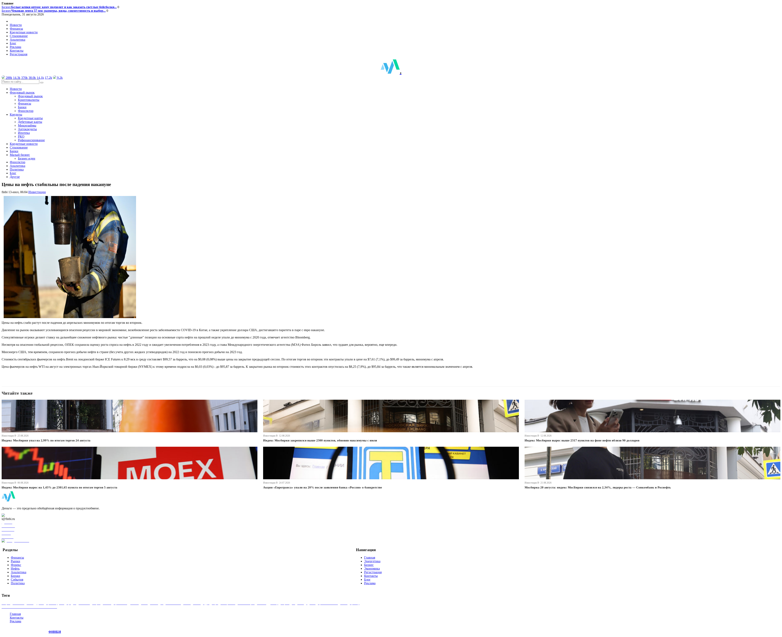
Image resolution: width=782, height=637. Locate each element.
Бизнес (59, 7)
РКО (21, 136)
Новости (16, 25)
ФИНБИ (54, 632)
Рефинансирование (31, 140)
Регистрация (18, 54)
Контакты (16, 50)
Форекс (16, 565)
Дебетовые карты (30, 122)
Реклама (15, 47)
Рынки (15, 561)
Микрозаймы (27, 125)
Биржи (15, 576)
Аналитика (17, 39)
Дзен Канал (15, 515)
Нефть (15, 568)
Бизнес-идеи (26, 158)
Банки (22, 107)
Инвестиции (37, 192)
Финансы (16, 28)
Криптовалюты (28, 100)
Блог (13, 43)
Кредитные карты (30, 118)
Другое (15, 176)
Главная (369, 557)
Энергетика (372, 561)
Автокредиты (27, 129)
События (17, 579)
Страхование (19, 36)
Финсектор (25, 111)
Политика (17, 169)
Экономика (372, 568)
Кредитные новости (24, 32)
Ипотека (24, 133)
